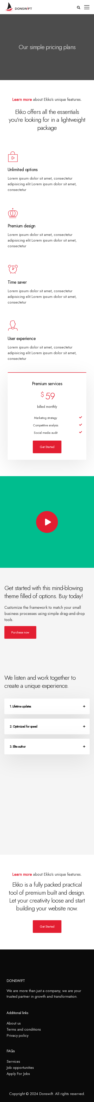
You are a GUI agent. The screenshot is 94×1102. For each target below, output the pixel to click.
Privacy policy (17, 1035)
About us (14, 1023)
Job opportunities (20, 1067)
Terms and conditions (24, 1029)
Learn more (22, 99)
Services (13, 1061)
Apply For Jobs (18, 1073)
